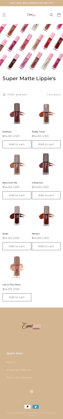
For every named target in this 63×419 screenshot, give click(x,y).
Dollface (7, 131)
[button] (4, 15)
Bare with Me (10, 182)
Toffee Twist (38, 131)
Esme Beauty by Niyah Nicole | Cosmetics (29, 413)
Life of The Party (11, 284)
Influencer (37, 182)
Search (11, 362)
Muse (5, 233)
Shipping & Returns (19, 369)
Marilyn (36, 233)
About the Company (19, 377)
